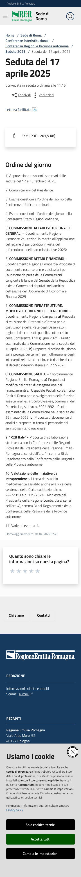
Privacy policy (14, 810)
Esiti (38, 135)
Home (9, 35)
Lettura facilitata (18, 109)
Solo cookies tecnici (41, 824)
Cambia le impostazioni (40, 853)
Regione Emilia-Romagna (21, 4)
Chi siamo (16, 615)
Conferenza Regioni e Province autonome (37, 46)
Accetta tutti (40, 839)
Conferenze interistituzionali (27, 40)
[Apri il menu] (5, 16)
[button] (70, 16)
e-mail (24, 694)
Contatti (43, 615)
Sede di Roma (31, 35)
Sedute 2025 (15, 51)
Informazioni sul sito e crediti (27, 688)
